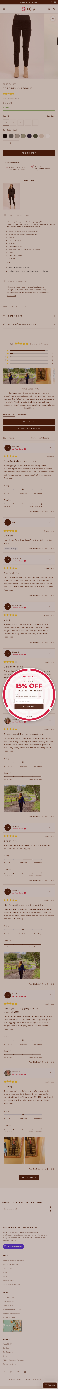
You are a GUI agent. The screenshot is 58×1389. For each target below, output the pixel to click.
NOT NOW (29, 716)
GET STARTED (29, 706)
